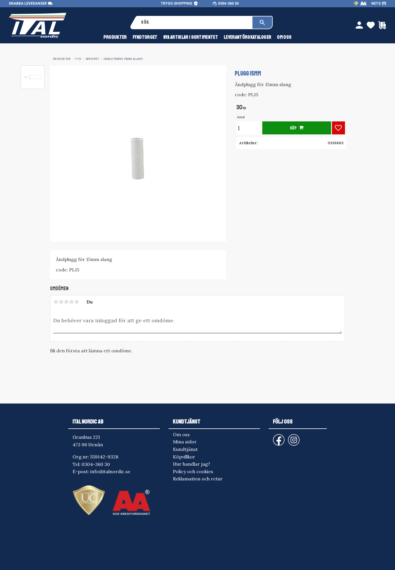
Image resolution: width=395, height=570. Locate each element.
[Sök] (262, 22)
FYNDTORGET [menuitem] (145, 37)
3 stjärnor (66, 301)
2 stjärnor (61, 301)
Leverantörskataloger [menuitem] (247, 37)
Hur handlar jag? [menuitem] (191, 464)
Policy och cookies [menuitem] (193, 471)
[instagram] (277, 437)
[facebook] (274, 437)
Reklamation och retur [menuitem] (198, 479)
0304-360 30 (228, 3)
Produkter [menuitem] (115, 37)
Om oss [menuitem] (284, 37)
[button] (338, 127)
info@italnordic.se (110, 471)
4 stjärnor (71, 301)
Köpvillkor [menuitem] (184, 457)
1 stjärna (55, 301)
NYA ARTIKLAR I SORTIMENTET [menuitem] (190, 37)
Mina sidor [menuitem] (185, 442)
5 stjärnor (76, 301)
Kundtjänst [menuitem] (185, 449)
